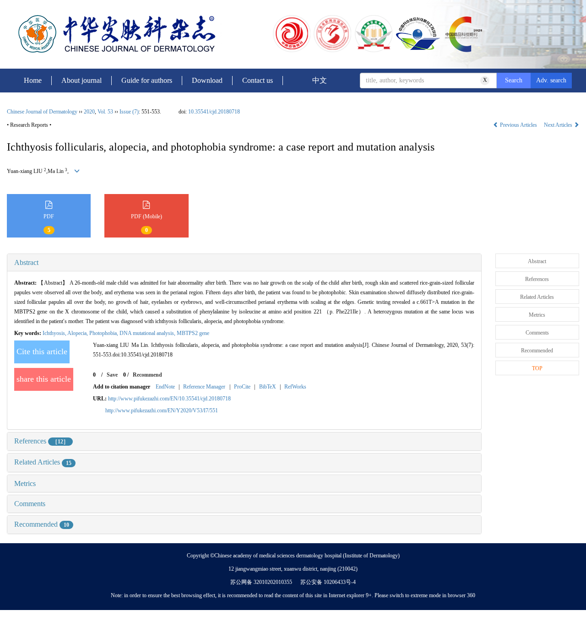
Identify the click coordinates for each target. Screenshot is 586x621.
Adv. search (551, 80)
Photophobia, (104, 333)
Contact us (257, 80)
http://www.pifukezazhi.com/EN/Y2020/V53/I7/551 (161, 410)
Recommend (147, 375)
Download (207, 80)
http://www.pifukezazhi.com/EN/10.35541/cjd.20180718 (169, 398)
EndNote (165, 386)
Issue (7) (129, 111)
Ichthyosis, (55, 333)
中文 (319, 80)
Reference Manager (204, 386)
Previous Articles (518, 125)
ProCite (242, 386)
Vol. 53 (105, 111)
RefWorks (295, 386)
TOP (537, 368)
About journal (81, 80)
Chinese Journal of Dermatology (42, 111)
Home (33, 80)
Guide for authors (146, 80)
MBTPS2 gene (193, 333)
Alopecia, (78, 333)
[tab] (244, 262)
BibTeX (267, 386)
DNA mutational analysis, (148, 333)
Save (112, 375)
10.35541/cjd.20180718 (214, 111)
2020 (89, 111)
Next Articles (559, 125)
